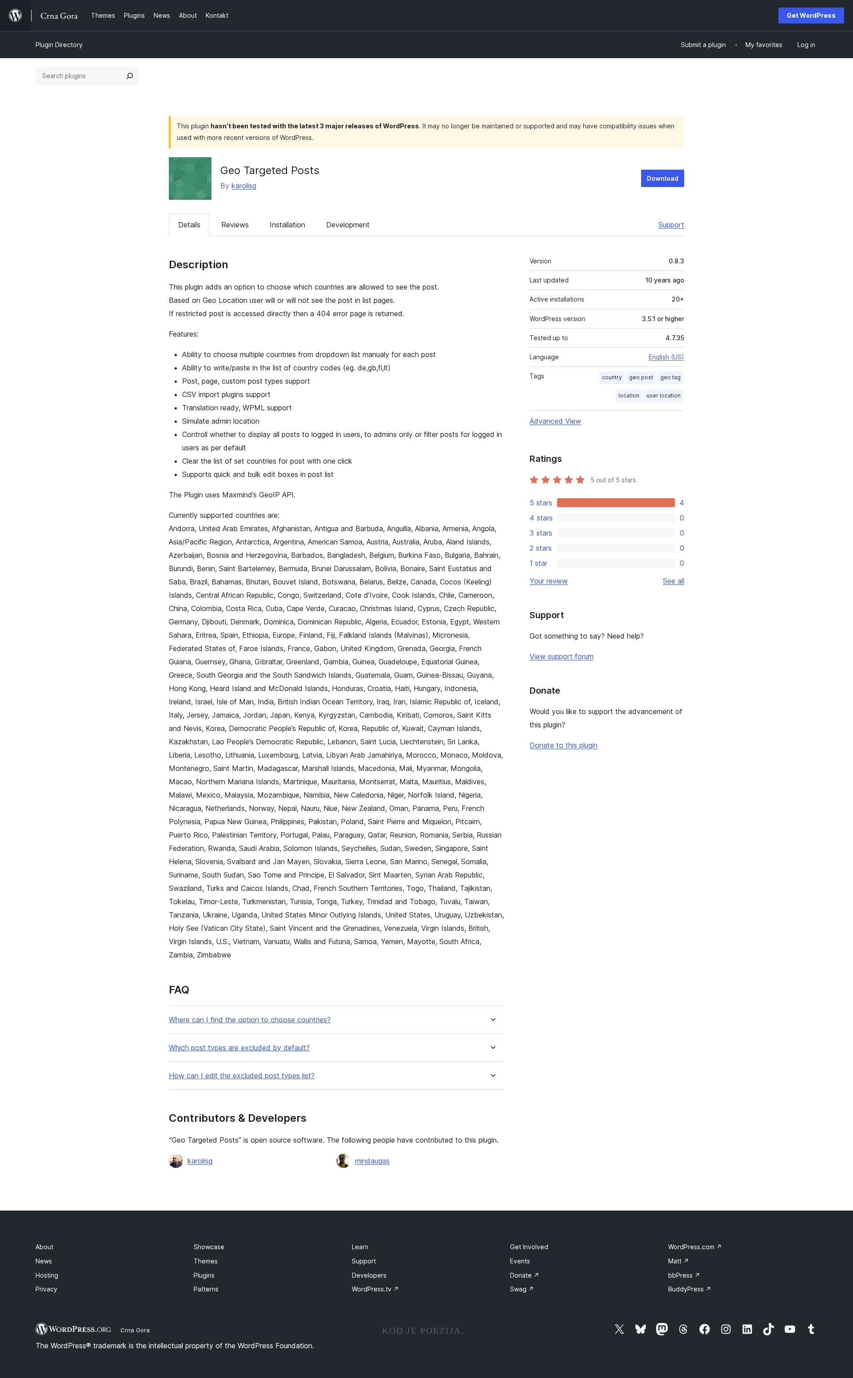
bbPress (684, 1275)
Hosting (47, 1275)
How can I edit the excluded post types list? (242, 1076)
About (44, 1247)
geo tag (670, 377)
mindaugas (372, 1160)
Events (520, 1261)
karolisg (243, 185)
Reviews (235, 224)
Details (189, 224)
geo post (641, 377)
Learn (360, 1247)
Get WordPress (811, 15)
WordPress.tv (375, 1289)
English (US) (666, 357)
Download (662, 178)
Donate (524, 1275)
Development (348, 224)
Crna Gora (135, 1330)
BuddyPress (689, 1289)
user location (663, 395)
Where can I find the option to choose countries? (250, 1020)
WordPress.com (695, 1247)
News (44, 1261)
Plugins (204, 1275)
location (628, 395)
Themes (206, 1261)
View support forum (562, 656)
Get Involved (529, 1247)
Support (671, 224)
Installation (287, 224)
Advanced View (555, 421)
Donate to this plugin (564, 745)
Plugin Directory (59, 44)
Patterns (206, 1289)
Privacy (46, 1289)
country (612, 377)
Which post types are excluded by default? (239, 1048)
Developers (369, 1275)
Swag (522, 1289)
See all (673, 580)
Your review (549, 580)
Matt (678, 1261)
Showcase (209, 1247)
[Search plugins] (130, 76)
